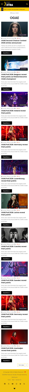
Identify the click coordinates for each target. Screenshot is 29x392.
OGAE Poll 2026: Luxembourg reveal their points (12, 179)
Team (13, 379)
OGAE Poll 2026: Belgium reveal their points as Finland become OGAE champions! (14, 76)
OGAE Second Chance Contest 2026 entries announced (13, 41)
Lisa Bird (4, 38)
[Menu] (2, 4)
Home (13, 13)
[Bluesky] (14, 388)
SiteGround (14, 377)
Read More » (6, 53)
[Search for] (27, 4)
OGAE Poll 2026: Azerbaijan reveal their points (12, 349)
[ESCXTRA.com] (8, 4)
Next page (21, 365)
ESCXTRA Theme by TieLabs (9, 374)
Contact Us (18, 379)
